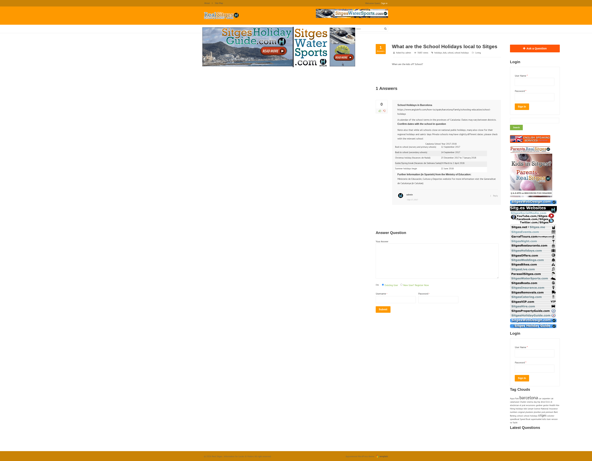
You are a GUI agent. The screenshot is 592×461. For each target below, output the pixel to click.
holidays (438, 52)
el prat (522, 405)
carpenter (546, 398)
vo (511, 422)
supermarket (536, 419)
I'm (377, 284)
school (451, 52)
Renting (513, 415)
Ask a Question (536, 48)
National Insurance (549, 408)
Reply (495, 195)
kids (445, 52)
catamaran (514, 401)
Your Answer (382, 241)
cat (552, 398)
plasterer (529, 412)
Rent (556, 412)
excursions (530, 405)
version (554, 419)
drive (543, 401)
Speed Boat (525, 419)
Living (478, 52)
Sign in (384, 3)
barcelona (528, 397)
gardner (539, 405)
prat (543, 412)
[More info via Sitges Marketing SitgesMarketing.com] (533, 205)
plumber (537, 412)
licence (537, 408)
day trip (537, 401)
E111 (548, 401)
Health (552, 405)
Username (381, 293)
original (521, 412)
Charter (523, 401)
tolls (544, 419)
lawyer (531, 408)
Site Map (219, 3)
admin (408, 52)
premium (549, 412)
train (549, 419)
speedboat (514, 419)
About (207, 3)
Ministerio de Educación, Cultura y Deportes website (424, 178)
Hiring (512, 408)
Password (424, 293)
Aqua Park (514, 398)
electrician (514, 405)
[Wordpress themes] (382, 457)
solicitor (550, 415)
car (540, 398)
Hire (557, 405)
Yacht (515, 422)
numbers (514, 412)
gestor (546, 405)
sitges (542, 415)
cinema (530, 401)
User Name (521, 75)
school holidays (461, 52)
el (551, 401)
